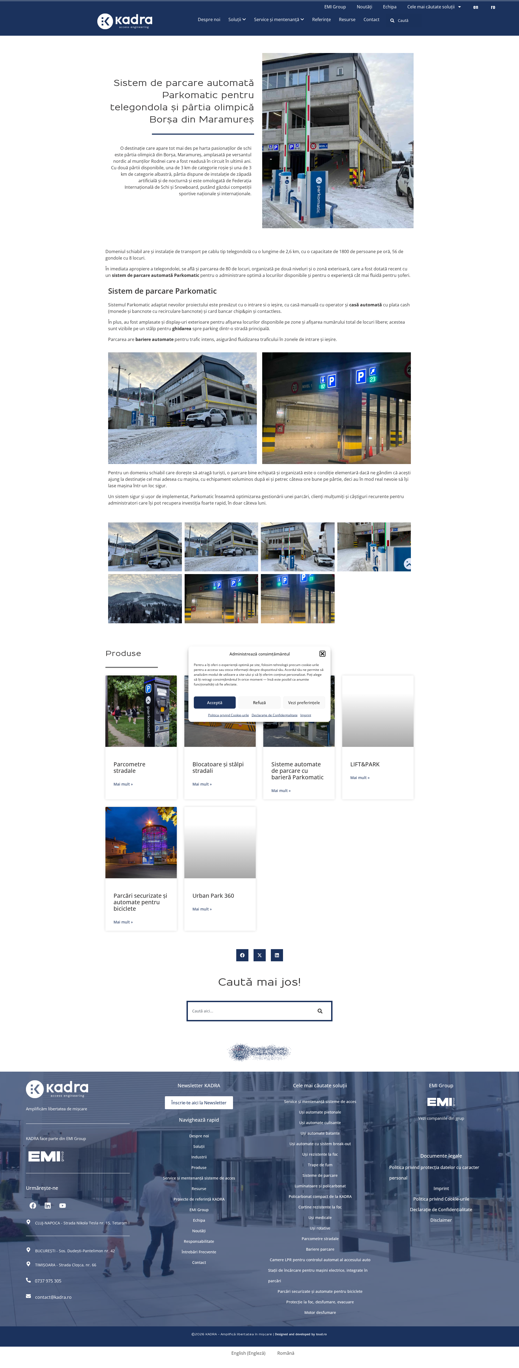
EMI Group (335, 7)
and (291, 1334)
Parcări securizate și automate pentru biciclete (140, 902)
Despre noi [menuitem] (209, 19)
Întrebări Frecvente (199, 1251)
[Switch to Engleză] (475, 7)
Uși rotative (320, 1228)
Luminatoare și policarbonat (320, 1185)
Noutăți (364, 7)
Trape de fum (320, 1164)
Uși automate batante (320, 1133)
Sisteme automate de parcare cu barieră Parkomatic (297, 770)
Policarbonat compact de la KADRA (320, 1196)
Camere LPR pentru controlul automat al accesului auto (320, 1259)
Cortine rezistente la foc (320, 1207)
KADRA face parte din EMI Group (56, 1138)
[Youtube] (62, 1205)
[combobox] (404, 20)
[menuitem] (237, 19)
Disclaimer (441, 1220)
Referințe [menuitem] (321, 19)
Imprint (305, 715)
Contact (199, 1262)
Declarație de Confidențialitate (275, 715)
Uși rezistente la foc (320, 1154)
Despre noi (199, 1135)
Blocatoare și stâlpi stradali (218, 767)
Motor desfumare (320, 1312)
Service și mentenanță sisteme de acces (199, 1178)
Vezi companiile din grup (441, 1118)
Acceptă (214, 702)
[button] (322, 653)
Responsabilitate (199, 1241)
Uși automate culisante (320, 1122)
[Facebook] (32, 1205)
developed (302, 1334)
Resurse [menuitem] (347, 19)
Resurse (199, 1188)
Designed (281, 1334)
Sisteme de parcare (320, 1175)
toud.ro (321, 1334)
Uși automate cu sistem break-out (320, 1143)
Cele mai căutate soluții (431, 7)
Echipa (390, 7)
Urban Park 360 (213, 895)
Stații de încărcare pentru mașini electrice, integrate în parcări (318, 1275)
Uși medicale (320, 1217)
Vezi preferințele (304, 702)
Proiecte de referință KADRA (199, 1199)
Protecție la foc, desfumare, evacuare (320, 1301)
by (313, 1334)
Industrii (199, 1157)
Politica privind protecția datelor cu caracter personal (434, 1172)
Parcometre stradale (129, 767)
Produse (199, 1167)
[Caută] (321, 1011)
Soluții (199, 1146)
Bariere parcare (320, 1249)
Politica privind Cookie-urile (228, 715)
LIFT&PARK (365, 764)
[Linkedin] (47, 1205)
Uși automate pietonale (320, 1112)
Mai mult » (123, 784)
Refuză (259, 702)
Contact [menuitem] (372, 19)
